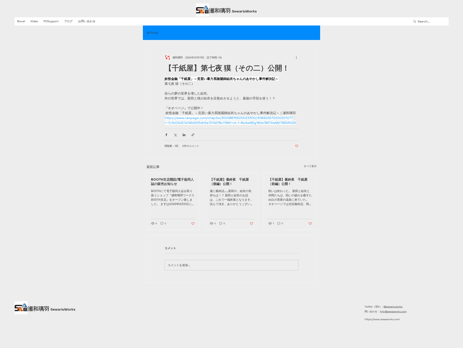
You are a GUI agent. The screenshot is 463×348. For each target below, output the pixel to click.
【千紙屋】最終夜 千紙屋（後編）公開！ (229, 182)
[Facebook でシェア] (166, 134)
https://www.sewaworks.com (382, 319)
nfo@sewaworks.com (393, 311)
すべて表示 (310, 166)
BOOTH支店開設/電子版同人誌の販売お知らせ (172, 182)
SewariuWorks (62, 309)
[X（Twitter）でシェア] (175, 134)
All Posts (152, 33)
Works (251, 11)
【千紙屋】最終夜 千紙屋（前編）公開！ (287, 182)
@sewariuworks (392, 306)
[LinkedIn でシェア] (184, 134)
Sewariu (239, 11)
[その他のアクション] (296, 57)
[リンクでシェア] (193, 134)
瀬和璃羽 (220, 10)
